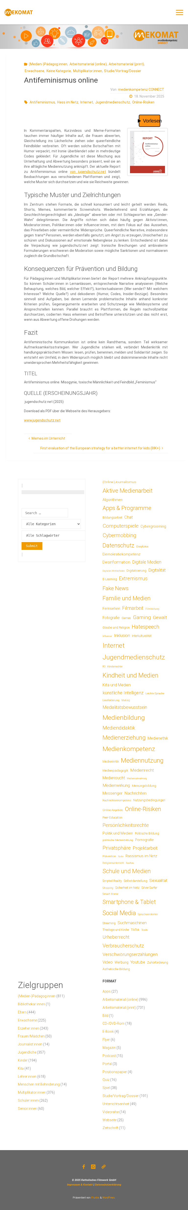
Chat (128, 517)
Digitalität (157, 570)
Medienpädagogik (115, 770)
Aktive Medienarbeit (128, 490)
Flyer (106, 1040)
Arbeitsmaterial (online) (88, 64)
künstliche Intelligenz (123, 693)
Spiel (106, 1088)
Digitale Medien (146, 562)
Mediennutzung (142, 760)
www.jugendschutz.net (42, 420)
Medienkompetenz (129, 749)
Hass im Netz (67, 102)
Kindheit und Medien (130, 675)
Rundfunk (130, 863)
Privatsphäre (117, 848)
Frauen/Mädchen (31, 1036)
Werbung (122, 962)
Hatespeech (145, 627)
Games (126, 618)
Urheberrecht (116, 937)
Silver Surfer (149, 887)
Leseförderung (111, 700)
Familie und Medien (127, 598)
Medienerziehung (124, 737)
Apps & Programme (127, 508)
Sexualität (158, 880)
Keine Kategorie (59, 71)
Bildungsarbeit (112, 517)
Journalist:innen (30, 1044)
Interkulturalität (142, 636)
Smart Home (110, 894)
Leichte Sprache (154, 693)
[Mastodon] (104, 1167)
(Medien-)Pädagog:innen (48, 64)
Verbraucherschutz (123, 946)
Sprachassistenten (148, 914)
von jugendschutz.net (88, 172)
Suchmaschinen (132, 922)
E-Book (108, 1031)
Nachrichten (135, 793)
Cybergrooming (153, 526)
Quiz (106, 1080)
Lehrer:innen (27, 1076)
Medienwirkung (116, 785)
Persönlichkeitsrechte (126, 825)
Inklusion (122, 635)
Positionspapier (115, 1072)
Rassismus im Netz (141, 856)
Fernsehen (111, 608)
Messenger (112, 793)
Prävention (109, 856)
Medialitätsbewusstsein (125, 707)
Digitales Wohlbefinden (114, 570)
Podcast (109, 1056)
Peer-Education (112, 817)
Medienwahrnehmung (137, 778)
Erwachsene (34, 71)
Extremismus (133, 578)
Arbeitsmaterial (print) (126, 64)
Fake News (116, 588)
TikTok (135, 930)
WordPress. (109, 1197)
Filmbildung (152, 609)
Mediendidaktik (119, 728)
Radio (121, 856)
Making (125, 700)
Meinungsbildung (144, 786)
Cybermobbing (119, 535)
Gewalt (160, 617)
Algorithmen (113, 500)
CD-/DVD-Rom (114, 1023)
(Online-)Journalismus (119, 482)
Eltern (22, 1012)
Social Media (119, 913)
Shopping (108, 888)
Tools (144, 930)
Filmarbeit (132, 608)
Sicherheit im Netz (127, 887)
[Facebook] (83, 1167)
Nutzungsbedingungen (149, 800)
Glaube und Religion (116, 627)
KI (104, 666)
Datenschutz (118, 545)
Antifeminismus (42, 102)
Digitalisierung (136, 570)
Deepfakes (142, 546)
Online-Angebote (113, 810)
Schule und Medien (127, 871)
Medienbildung (124, 717)
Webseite (110, 1120)
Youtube (137, 962)
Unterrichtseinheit (116, 1104)
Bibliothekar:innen (31, 1004)
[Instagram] (93, 1167)
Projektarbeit (145, 848)
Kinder (23, 1060)
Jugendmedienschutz (112, 102)
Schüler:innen (28, 1100)
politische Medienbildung (118, 840)
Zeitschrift (110, 1128)
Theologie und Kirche (116, 930)
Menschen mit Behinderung (39, 1084)
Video (108, 962)
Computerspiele (121, 526)
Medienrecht (142, 770)
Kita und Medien (117, 685)
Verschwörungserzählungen (130, 954)
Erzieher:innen (28, 1028)
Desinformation (116, 562)
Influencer (107, 636)
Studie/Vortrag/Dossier (122, 71)
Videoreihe (111, 1112)
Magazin (109, 1048)
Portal (107, 1064)
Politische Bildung (147, 833)
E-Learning (110, 579)
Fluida (95, 1197)
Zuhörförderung (157, 962)
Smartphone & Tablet (129, 902)
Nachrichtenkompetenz (117, 800)
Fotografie (111, 617)
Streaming (109, 923)
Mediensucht (114, 778)
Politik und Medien (118, 833)
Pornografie (144, 840)
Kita (21, 1068)
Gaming (142, 617)
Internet (86, 102)
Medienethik (158, 738)
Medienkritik (111, 761)
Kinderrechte (114, 666)
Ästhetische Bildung (116, 969)
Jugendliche (27, 1052)
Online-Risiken (143, 102)
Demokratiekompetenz (122, 554)
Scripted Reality (112, 881)
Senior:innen (27, 1108)
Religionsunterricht (113, 863)
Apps (107, 991)
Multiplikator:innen (87, 71)
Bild (105, 1016)
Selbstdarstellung (135, 881)
